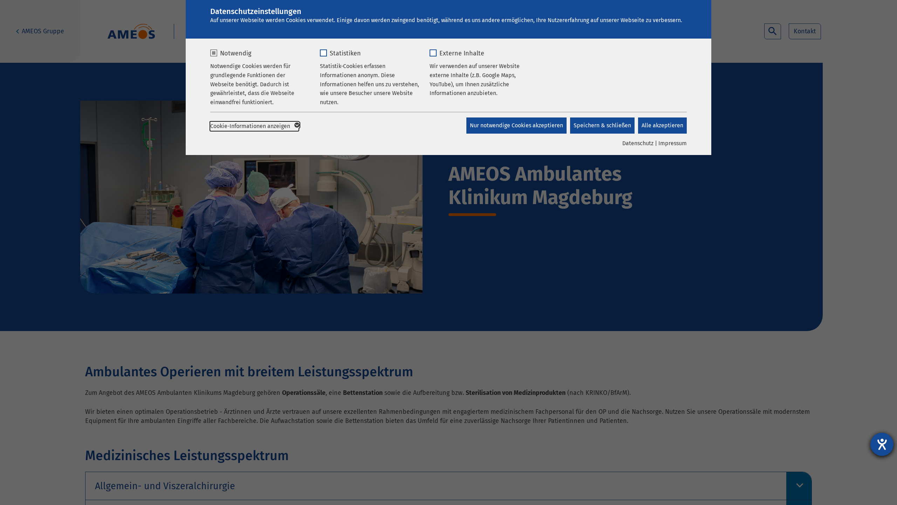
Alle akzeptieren (662, 125)
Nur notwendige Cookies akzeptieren (516, 125)
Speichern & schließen (602, 125)
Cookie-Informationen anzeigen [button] (251, 126)
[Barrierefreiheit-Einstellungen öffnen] (881, 444)
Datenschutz (637, 143)
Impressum (672, 143)
